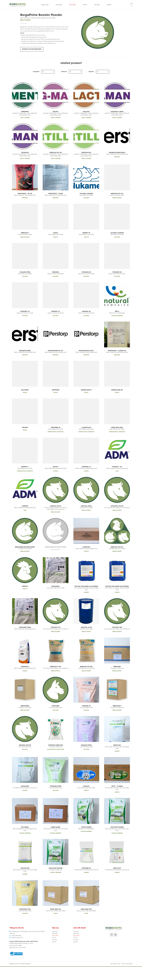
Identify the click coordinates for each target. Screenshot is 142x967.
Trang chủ (44, 4)
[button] (48, 71)
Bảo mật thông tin (127, 963)
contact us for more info (31, 49)
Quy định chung (115, 963)
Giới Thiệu (59, 4)
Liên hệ (109, 4)
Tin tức (85, 4)
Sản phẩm (72, 4)
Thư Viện (97, 4)
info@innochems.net (17, 937)
